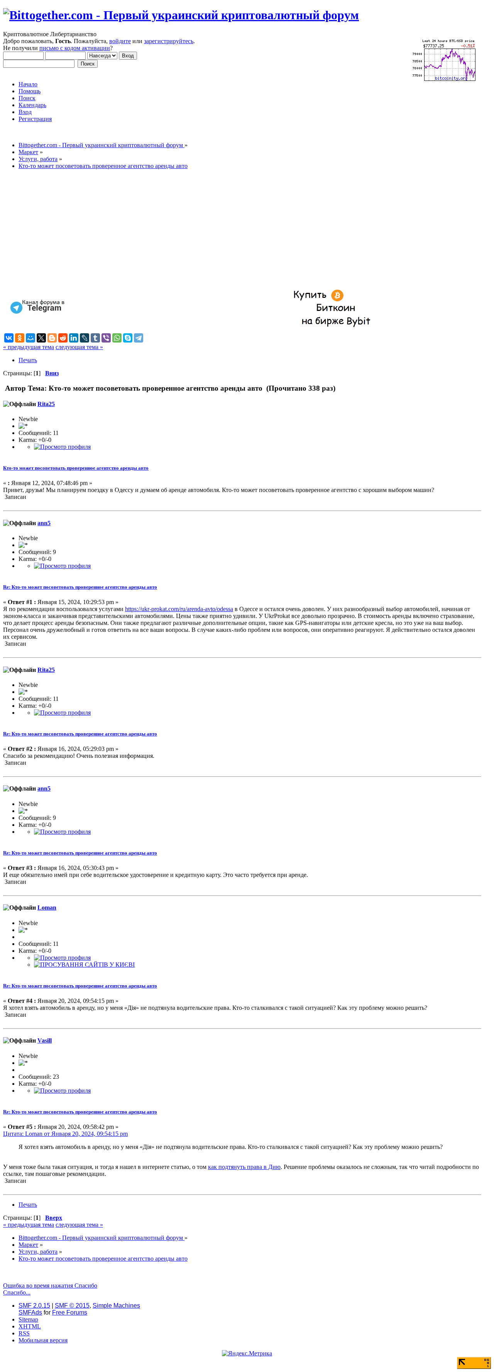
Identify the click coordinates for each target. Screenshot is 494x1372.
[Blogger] (52, 338)
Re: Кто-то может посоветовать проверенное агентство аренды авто (80, 587)
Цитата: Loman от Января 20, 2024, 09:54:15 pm (65, 1133)
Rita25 (46, 404)
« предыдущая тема (28, 347)
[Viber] (106, 338)
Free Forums (69, 1312)
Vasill (44, 1040)
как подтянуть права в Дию (244, 1167)
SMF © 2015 (72, 1305)
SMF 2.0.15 (34, 1305)
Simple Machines (116, 1305)
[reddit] (63, 338)
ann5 (44, 523)
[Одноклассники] (19, 338)
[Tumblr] (95, 338)
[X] (41, 338)
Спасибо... (16, 1292)
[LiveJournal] (84, 338)
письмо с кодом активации (74, 48)
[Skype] (127, 338)
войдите (120, 41)
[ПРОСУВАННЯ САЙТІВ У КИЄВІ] (84, 964)
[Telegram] (138, 338)
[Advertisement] (234, 230)
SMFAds (30, 1312)
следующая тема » (79, 347)
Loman (46, 907)
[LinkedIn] (73, 338)
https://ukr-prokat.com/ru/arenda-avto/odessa (179, 609)
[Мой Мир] (30, 338)
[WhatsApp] (117, 338)
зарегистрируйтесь (168, 41)
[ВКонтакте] (9, 338)
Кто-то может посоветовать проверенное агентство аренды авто (76, 468)
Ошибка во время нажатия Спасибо (50, 1285)
